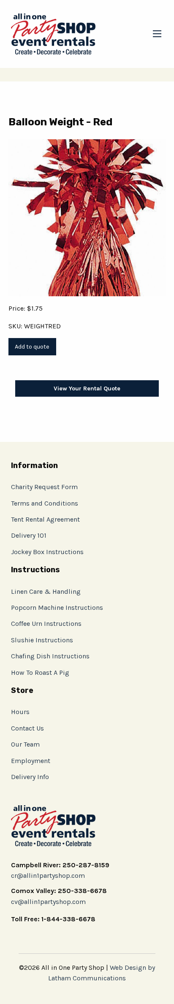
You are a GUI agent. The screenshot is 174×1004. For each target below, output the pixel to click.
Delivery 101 (28, 535)
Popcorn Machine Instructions (57, 607)
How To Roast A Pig (40, 672)
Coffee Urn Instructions (46, 624)
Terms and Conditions (44, 503)
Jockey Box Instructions (47, 552)
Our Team (25, 744)
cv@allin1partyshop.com (48, 902)
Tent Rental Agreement (45, 519)
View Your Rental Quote (87, 388)
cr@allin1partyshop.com (48, 875)
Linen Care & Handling (46, 591)
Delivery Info (30, 777)
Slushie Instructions (42, 640)
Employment (30, 761)
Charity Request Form (44, 487)
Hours (20, 712)
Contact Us (27, 728)
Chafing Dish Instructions (50, 656)
